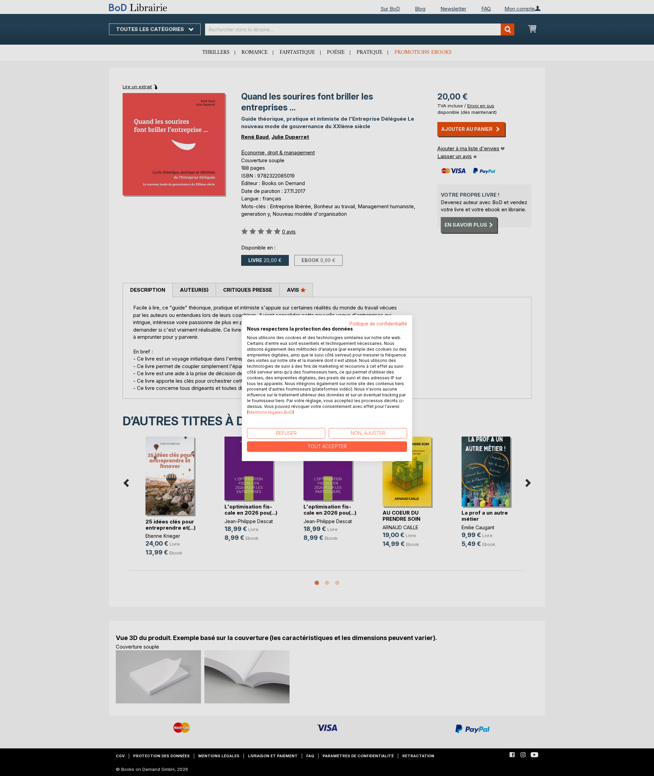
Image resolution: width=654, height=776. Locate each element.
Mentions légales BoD (270, 411)
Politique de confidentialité (378, 323)
